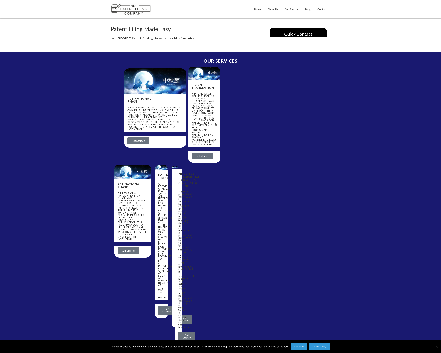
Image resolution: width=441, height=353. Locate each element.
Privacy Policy (319, 346)
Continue (299, 346)
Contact (322, 9)
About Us (273, 9)
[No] (436, 346)
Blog (308, 9)
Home (257, 9)
